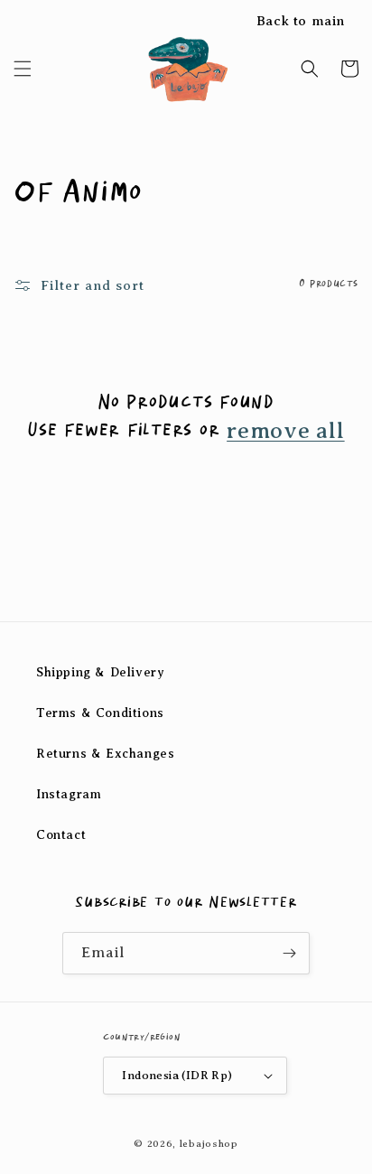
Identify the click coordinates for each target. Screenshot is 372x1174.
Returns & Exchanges (105, 753)
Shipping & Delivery (100, 672)
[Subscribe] (289, 953)
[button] (22, 69)
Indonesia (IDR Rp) (177, 1075)
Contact (61, 835)
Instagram (68, 794)
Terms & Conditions (100, 713)
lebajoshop (209, 1143)
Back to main (300, 21)
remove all (286, 430)
